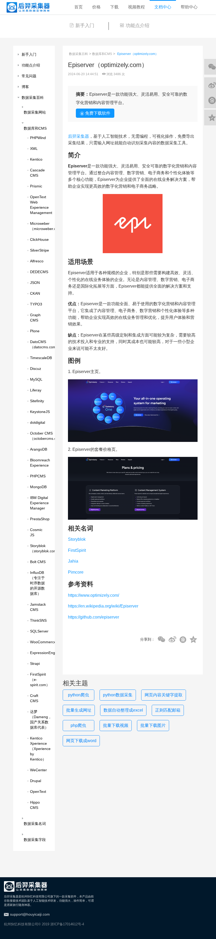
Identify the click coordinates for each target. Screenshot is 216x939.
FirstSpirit (77, 550)
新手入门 (84, 25)
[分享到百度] (183, 639)
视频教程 (136, 7)
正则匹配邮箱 (167, 710)
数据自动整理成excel (123, 710)
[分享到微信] (161, 640)
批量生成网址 (78, 710)
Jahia (73, 561)
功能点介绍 (137, 25)
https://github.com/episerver (93, 617)
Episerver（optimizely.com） (137, 54)
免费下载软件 (97, 113)
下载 (114, 7)
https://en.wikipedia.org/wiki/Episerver (103, 606)
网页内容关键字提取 (164, 695)
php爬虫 (78, 725)
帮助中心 (189, 7)
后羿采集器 (78, 136)
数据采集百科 (78, 54)
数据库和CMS (102, 54)
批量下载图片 (153, 725)
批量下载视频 (115, 725)
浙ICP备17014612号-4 (67, 924)
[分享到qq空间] (193, 640)
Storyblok (77, 539)
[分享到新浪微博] (172, 640)
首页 (78, 7)
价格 (96, 7)
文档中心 (162, 7)
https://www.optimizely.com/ (93, 595)
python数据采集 (117, 695)
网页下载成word (81, 740)
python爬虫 (78, 695)
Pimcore (76, 572)
